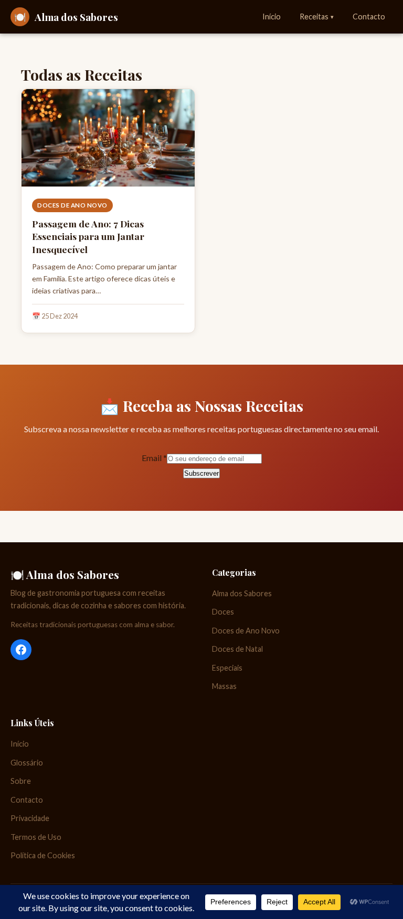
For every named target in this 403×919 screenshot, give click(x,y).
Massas (224, 686)
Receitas (317, 16)
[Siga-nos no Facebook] (20, 649)
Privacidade (29, 818)
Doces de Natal (237, 648)
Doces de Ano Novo (72, 205)
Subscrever (201, 473)
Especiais (227, 667)
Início (271, 16)
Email (154, 458)
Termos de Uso (35, 837)
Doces (223, 611)
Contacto (369, 16)
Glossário (26, 762)
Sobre (20, 780)
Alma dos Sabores (242, 593)
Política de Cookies (42, 855)
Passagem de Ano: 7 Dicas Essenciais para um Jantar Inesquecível (88, 236)
